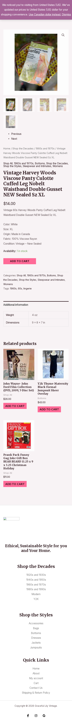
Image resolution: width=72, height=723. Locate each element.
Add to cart (19, 261)
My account (36, 678)
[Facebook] (27, 715)
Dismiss (66, 14)
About (36, 673)
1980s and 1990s (36, 589)
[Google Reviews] (44, 715)
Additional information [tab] (15, 304)
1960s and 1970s (45, 148)
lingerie (27, 288)
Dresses (36, 637)
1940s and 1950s (36, 579)
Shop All (8, 163)
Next (14, 138)
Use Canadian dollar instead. (45, 14)
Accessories (36, 623)
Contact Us (36, 687)
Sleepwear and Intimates (37, 166)
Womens (58, 166)
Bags (36, 628)
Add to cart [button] (15, 405)
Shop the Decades (22, 148)
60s (20, 288)
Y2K (36, 599)
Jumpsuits (36, 647)
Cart (36, 683)
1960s (13, 288)
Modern (36, 594)
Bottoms (40, 163)
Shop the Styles (12, 166)
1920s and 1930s (36, 574)
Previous (16, 133)
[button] (63, 35)
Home (6, 148)
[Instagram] (36, 715)
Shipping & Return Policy (36, 692)
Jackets (36, 642)
